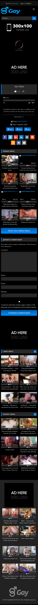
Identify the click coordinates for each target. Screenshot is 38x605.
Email (3, 283)
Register (28, 3)
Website (4, 292)
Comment (4, 250)
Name (3, 275)
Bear (11, 129)
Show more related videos (19, 231)
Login (22, 3)
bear (20, 129)
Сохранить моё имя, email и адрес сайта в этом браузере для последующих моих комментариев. (18, 306)
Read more (18, 117)
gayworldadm (22, 121)
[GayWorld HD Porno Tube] (15, 11)
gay (28, 129)
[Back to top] (32, 599)
